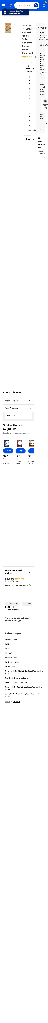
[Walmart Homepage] (10, 5)
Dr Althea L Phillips (12, 662)
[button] (28, 68)
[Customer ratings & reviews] (30, 571)
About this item (12, 392)
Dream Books (10, 666)
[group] (31, 56)
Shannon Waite (11, 658)
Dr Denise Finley (11, 640)
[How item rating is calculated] (30, 585)
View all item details (35, 130)
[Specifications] (30, 408)
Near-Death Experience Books (16, 678)
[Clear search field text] (32, 5)
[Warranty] (28, 415)
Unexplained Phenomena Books (17, 682)
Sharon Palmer (11, 653)
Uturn (7, 649)
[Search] (36, 5)
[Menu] (4, 5)
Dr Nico (8, 644)
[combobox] (26, 5)
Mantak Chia (26, 25)
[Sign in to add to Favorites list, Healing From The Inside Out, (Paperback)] (20, 443)
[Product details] (30, 401)
